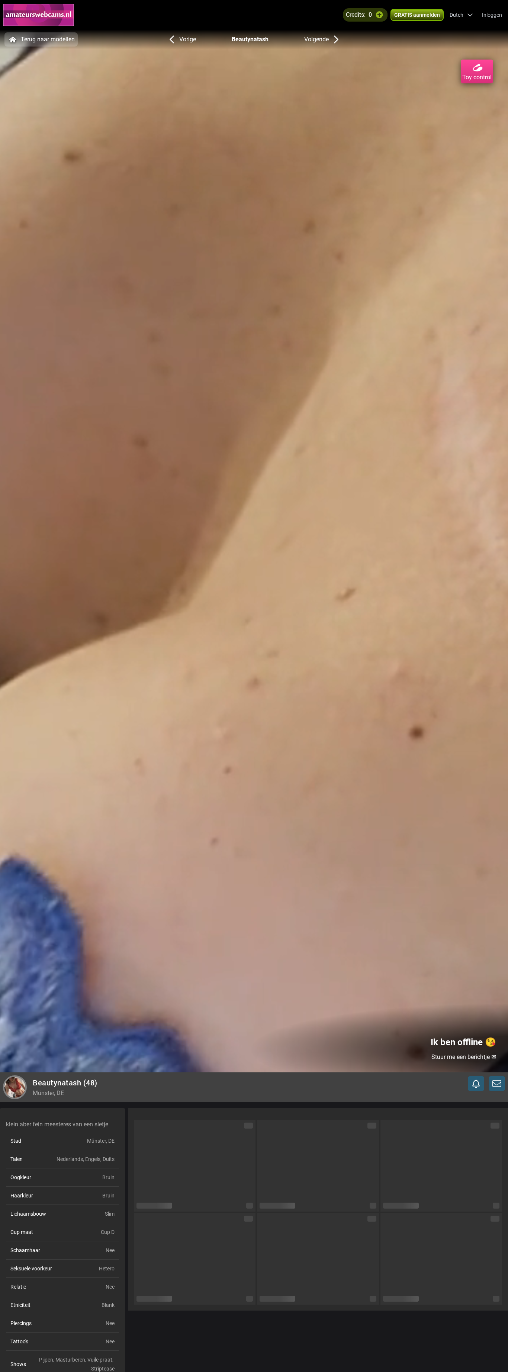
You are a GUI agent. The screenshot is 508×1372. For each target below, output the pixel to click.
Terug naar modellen (48, 39)
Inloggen (492, 15)
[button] (461, 14)
